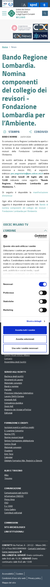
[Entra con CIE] (43, 4)
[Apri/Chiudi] (45, 230)
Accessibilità (8, 573)
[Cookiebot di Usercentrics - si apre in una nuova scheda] (35, 236)
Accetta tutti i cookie (25, 330)
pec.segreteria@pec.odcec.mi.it (27, 173)
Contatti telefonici (36, 548)
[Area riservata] (24, 5)
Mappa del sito (9, 582)
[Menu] (4, 13)
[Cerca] (45, 13)
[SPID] (33, 4)
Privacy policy (34, 578)
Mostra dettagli (34, 321)
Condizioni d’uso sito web (14, 578)
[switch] (43, 293)
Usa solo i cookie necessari (25, 348)
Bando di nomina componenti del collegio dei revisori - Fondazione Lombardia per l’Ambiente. (25, 208)
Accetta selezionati (25, 339)
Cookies (19, 573)
